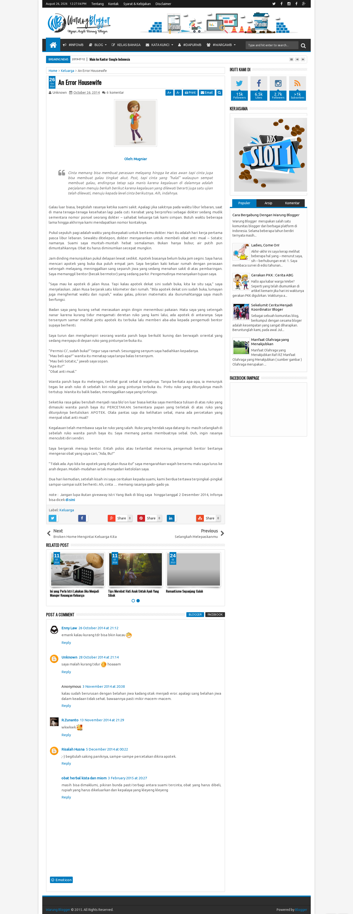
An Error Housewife (80, 82)
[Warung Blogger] (53, 44)
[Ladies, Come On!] (241, 251)
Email (208, 92)
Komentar (292, 203)
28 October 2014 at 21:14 (99, 657)
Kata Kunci (160, 45)
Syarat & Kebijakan (137, 4)
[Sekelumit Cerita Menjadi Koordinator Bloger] (241, 311)
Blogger (301, 910)
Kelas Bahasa (128, 45)
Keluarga (66, 510)
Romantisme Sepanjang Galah (184, 591)
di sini (70, 500)
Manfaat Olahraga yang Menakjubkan (270, 342)
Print (192, 92)
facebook (215, 614)
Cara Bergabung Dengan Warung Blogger (265, 215)
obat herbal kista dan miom (84, 778)
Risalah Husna (73, 749)
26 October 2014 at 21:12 (98, 628)
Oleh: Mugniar (135, 159)
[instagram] (289, 4)
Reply (66, 642)
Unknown (69, 657)
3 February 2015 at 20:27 (127, 778)
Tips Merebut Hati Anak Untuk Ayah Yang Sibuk (133, 593)
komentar (115, 92)
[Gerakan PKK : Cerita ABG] (241, 281)
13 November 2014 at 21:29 (102, 720)
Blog (98, 45)
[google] (303, 4)
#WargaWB (222, 45)
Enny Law (69, 628)
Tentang (97, 4)
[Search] (303, 45)
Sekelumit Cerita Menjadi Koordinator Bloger (271, 307)
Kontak (113, 4)
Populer (244, 203)
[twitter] (274, 4)
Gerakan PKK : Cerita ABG (272, 275)
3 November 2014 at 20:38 (104, 686)
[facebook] (281, 4)
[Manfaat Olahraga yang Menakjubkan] (241, 346)
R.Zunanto (70, 720)
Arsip (268, 203)
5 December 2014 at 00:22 (107, 749)
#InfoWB (76, 45)
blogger (195, 614)
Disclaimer (163, 4)
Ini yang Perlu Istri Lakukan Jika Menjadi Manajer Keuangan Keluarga (74, 593)
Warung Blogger (58, 910)
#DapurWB (192, 45)
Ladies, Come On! (265, 245)
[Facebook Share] (91, 518)
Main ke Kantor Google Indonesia (110, 59)
